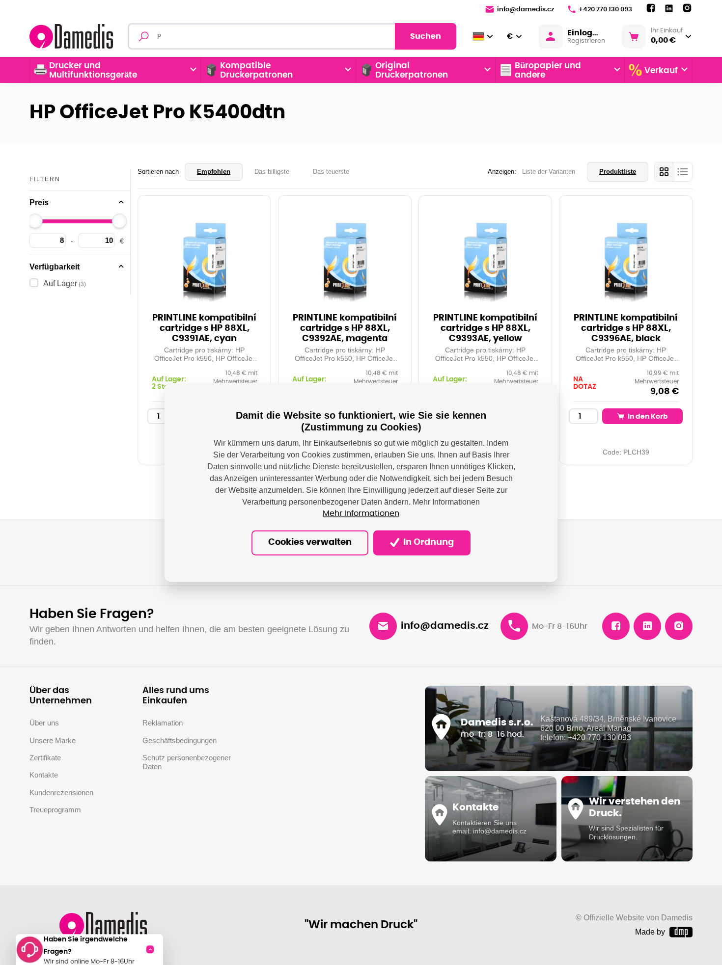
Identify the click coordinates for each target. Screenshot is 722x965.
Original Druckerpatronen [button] (411, 70)
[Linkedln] (669, 8)
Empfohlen (213, 171)
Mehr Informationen (361, 514)
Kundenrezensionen (61, 792)
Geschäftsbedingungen (179, 740)
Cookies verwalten (310, 542)
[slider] (35, 221)
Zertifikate (45, 757)
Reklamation (162, 723)
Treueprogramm (55, 809)
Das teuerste (331, 171)
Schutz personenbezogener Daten (186, 762)
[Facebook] (650, 8)
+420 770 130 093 (605, 9)
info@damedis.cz (525, 9)
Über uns (44, 723)
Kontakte (43, 775)
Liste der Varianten (548, 171)
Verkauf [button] (661, 71)
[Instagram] (687, 8)
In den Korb (647, 416)
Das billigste (271, 171)
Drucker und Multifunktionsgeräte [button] (93, 70)
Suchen (425, 36)
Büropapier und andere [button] (548, 70)
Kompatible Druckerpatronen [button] (256, 70)
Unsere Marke (52, 740)
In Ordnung (427, 542)
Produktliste (617, 171)
